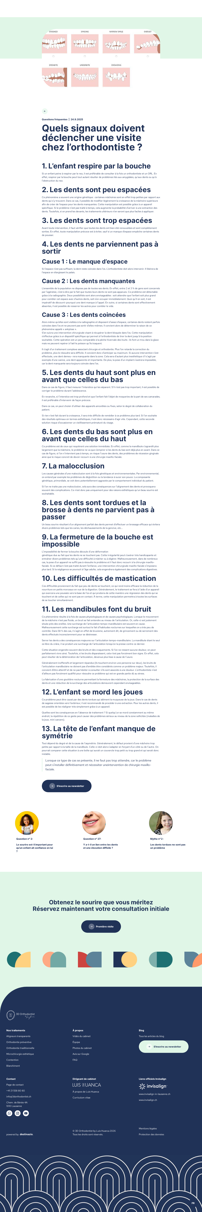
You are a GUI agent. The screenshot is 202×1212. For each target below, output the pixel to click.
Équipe (76, 1042)
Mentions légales (148, 1128)
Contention (12, 1059)
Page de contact (15, 1084)
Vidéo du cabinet (82, 1036)
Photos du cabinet (82, 1048)
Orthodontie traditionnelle (20, 1048)
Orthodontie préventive (18, 1042)
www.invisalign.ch (148, 1100)
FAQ (75, 1059)
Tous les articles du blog (151, 1036)
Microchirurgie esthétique (20, 1054)
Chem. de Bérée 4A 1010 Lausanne (17, 1104)
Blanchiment (13, 1065)
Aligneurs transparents (18, 1036)
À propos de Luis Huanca (86, 1091)
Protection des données (151, 1134)
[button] (193, 1203)
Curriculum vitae (81, 1097)
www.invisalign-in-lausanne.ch (154, 1094)
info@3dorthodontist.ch (18, 1096)
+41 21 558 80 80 (15, 1090)
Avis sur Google (81, 1054)
